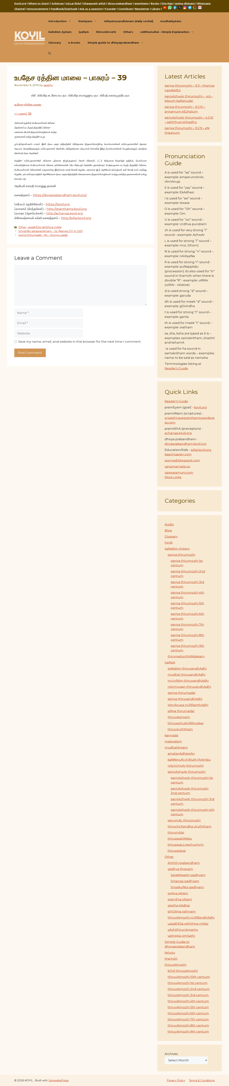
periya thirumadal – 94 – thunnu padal (43, 235)
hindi (168, 542)
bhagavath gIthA (94, 3)
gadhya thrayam (180, 869)
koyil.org (200, 407)
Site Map (167, 3)
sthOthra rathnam (182, 911)
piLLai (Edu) (73, 3)
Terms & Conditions (202, 1080)
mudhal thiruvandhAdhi (186, 674)
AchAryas (58, 3)
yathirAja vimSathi (181, 936)
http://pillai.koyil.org (76, 218)
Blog (168, 530)
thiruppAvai (177, 851)
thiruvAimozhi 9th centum (188, 1031)
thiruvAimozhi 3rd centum (188, 995)
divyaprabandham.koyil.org (185, 444)
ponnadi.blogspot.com (182, 460)
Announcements (37, 8)
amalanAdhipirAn (181, 753)
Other (22, 227)
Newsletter (142, 8)
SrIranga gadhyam (185, 881)
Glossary (54, 42)
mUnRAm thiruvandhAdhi (188, 680)
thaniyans (85, 21)
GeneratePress (58, 1080)
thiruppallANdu (180, 838)
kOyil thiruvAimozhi (183, 971)
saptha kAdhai (179, 905)
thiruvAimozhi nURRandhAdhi (191, 917)
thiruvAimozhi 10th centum (189, 977)
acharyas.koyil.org (178, 433)
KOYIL (29, 35)
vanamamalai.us (177, 466)
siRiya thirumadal (181, 711)
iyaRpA (84, 32)
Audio (169, 524)
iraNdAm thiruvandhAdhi (187, 668)
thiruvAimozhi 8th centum (188, 1025)
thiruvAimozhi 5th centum (188, 1007)
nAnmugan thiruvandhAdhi (189, 687)
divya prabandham (120, 3)
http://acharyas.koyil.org (64, 213)
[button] (50, 53)
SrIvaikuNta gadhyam (187, 887)
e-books (74, 42)
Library (156, 8)
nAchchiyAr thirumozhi (186, 765)
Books (155, 3)
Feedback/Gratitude (64, 8)
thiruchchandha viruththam (189, 826)
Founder (110, 8)
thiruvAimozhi (106, 32)
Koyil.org (20, 3)
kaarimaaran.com (178, 454)
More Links (173, 477)
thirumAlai (176, 832)
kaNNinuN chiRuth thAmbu (189, 759)
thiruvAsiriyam (179, 717)
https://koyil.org (58, 204)
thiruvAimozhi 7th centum (188, 1019)
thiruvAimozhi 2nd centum (189, 989)
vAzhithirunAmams (183, 929)
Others (128, 32)
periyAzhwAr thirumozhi (186, 772)
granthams (141, 3)
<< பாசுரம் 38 (22, 113)
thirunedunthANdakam (186, 656)
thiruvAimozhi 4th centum (188, 1001)
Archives (171, 1054)
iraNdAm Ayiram (60, 32)
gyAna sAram (178, 893)
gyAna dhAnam (185, 3)
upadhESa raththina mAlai (44, 227)
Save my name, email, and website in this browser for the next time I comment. (79, 341)
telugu (170, 952)
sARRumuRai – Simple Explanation (164, 32)
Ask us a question (91, 8)
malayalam (173, 741)
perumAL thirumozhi (184, 820)
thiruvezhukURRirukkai (185, 723)
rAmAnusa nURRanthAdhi (188, 705)
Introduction (57, 21)
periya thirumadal (181, 693)
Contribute (125, 8)
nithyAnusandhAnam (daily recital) (128, 21)
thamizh (171, 958)
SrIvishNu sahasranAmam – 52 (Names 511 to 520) (50, 231)
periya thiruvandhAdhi (185, 699)
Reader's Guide (176, 368)
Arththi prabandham (184, 863)
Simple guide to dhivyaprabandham (113, 42)
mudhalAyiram (170, 21)
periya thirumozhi (181, 554)
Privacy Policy (176, 1080)
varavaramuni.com (179, 472)
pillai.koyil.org (201, 450)
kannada (171, 735)
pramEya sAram (180, 899)
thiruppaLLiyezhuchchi (186, 844)
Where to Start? (39, 3)
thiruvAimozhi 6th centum (188, 1013)
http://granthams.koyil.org (67, 209)
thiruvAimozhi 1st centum (188, 983)
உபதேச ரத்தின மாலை (27, 104)
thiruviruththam (180, 729)
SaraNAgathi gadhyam (188, 875)
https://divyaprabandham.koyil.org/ (60, 195)
